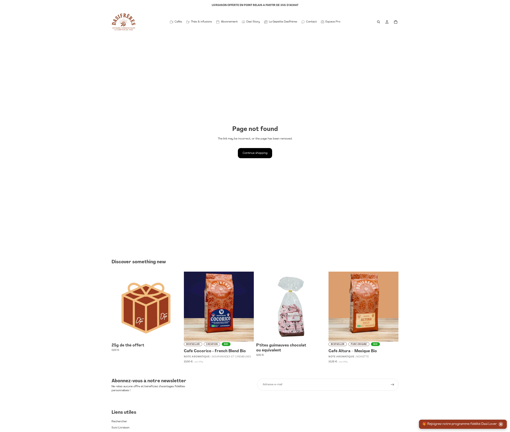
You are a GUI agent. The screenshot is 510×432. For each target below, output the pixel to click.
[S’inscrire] (392, 384)
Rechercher (119, 421)
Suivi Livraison (120, 427)
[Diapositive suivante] (248, 306)
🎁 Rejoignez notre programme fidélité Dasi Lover (460, 424)
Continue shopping (255, 153)
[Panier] (395, 22)
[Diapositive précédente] (190, 306)
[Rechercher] (378, 22)
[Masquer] (500, 424)
